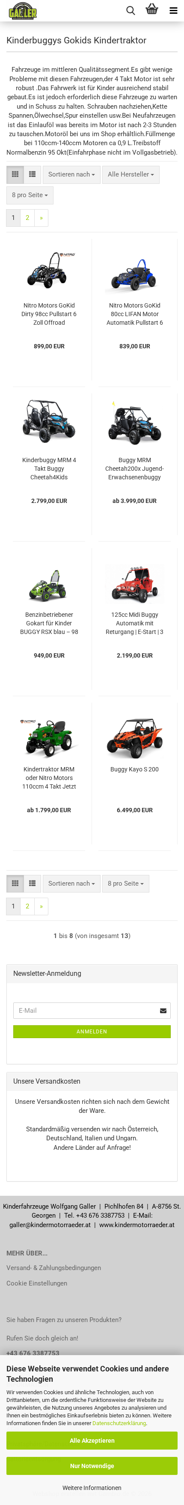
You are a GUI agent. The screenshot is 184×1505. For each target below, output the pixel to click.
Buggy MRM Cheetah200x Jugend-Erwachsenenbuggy (134, 469)
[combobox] (72, 174)
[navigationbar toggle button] (173, 10)
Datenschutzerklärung (119, 1423)
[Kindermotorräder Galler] (19, 10)
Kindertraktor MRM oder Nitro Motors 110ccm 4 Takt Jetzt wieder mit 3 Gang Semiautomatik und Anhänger (49, 778)
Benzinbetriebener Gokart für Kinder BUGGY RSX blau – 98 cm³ (49, 623)
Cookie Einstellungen (36, 1283)
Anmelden (92, 1032)
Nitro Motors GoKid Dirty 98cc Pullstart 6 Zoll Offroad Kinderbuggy (49, 314)
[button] (15, 174)
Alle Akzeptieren (92, 1440)
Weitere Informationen (92, 1487)
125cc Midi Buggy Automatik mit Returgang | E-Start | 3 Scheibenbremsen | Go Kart (134, 623)
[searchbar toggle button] (130, 10)
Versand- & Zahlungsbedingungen (53, 1268)
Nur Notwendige (92, 1465)
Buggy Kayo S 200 (134, 769)
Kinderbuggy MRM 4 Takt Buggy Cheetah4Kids (49, 469)
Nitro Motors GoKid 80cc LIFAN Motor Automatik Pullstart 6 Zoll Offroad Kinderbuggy (135, 314)
